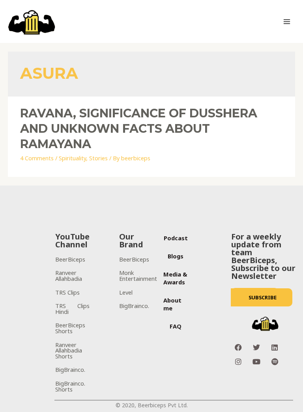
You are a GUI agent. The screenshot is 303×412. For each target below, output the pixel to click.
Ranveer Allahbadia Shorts (68, 350)
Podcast (176, 238)
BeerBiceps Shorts (70, 328)
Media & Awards (175, 278)
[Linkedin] (274, 347)
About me (172, 304)
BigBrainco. (70, 369)
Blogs (175, 256)
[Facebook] (238, 347)
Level (126, 292)
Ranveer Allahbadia (68, 275)
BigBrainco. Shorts (70, 386)
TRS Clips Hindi (72, 308)
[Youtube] (256, 361)
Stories (98, 158)
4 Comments (37, 158)
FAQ (175, 326)
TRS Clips (67, 292)
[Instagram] (238, 361)
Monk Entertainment (138, 275)
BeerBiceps (70, 259)
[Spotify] (274, 361)
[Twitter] (256, 347)
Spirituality (72, 158)
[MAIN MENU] (287, 21)
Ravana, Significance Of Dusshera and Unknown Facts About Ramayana (138, 128)
